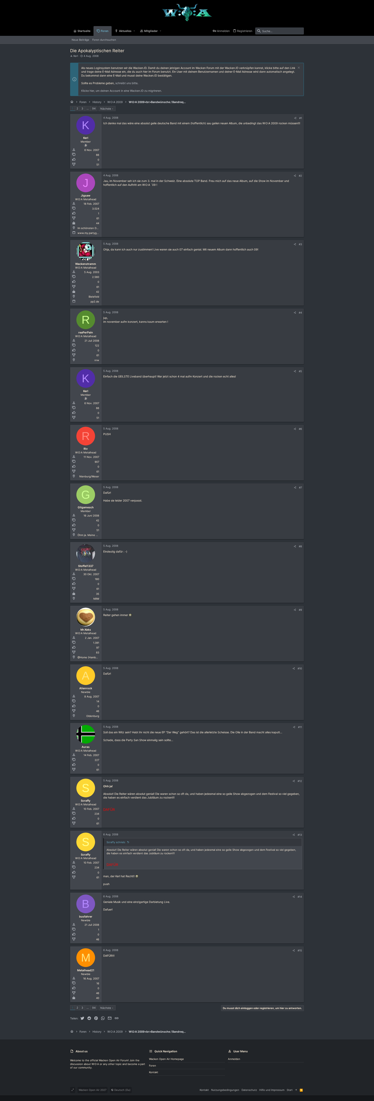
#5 (300, 371)
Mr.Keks (85, 629)
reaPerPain (85, 332)
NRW (96, 598)
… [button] (87, 108)
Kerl (75, 55)
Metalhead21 (85, 970)
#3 (300, 244)
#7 (300, 487)
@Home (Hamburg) (89, 657)
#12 (300, 781)
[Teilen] (295, 118)
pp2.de (95, 301)
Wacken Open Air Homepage (166, 1058)
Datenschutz (249, 1089)
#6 (300, 428)
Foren (152, 1065)
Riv (86, 448)
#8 (300, 546)
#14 (300, 896)
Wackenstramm (85, 263)
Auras (86, 746)
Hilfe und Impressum (271, 1089)
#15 (300, 950)
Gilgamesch (86, 507)
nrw (96, 360)
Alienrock (85, 688)
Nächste (105, 108)
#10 (300, 668)
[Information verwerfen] (298, 68)
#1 (300, 118)
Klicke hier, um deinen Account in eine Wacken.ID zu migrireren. (121, 90)
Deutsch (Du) (122, 1089)
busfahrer (85, 916)
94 (94, 108)
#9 (300, 609)
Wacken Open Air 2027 (92, 1089)
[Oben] (296, 1090)
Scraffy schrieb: (116, 842)
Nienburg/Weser (89, 476)
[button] (134, 30)
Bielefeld (94, 296)
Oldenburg (92, 716)
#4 (300, 312)
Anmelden (234, 1058)
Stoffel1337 (85, 566)
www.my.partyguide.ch (92, 232)
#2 (300, 175)
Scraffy (85, 800)
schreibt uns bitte (126, 83)
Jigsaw (85, 195)
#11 (300, 727)
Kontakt (153, 1072)
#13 (300, 834)
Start (290, 1089)
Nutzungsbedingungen (225, 1089)
